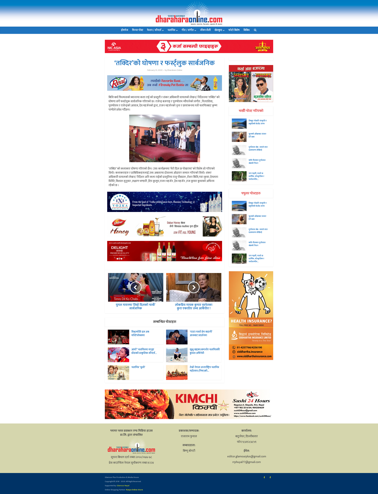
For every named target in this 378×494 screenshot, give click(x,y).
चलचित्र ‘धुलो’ (138, 367)
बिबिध (246, 30)
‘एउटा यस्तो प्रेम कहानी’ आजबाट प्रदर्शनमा (201, 334)
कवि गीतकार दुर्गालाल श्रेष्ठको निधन (257, 161)
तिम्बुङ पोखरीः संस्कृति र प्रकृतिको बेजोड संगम (258, 122)
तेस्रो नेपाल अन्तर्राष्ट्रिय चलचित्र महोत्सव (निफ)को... (204, 369)
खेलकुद (218, 30)
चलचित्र (171, 30)
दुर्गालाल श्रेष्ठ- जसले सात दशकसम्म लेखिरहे (258, 148)
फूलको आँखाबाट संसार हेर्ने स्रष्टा (257, 135)
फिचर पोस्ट (137, 30)
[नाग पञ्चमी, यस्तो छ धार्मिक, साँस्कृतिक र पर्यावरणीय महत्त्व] (240, 176)
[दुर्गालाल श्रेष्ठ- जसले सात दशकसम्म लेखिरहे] (240, 150)
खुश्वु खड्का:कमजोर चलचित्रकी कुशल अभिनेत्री (205, 351)
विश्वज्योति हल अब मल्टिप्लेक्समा (140, 334)
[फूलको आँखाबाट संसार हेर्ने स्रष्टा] (240, 137)
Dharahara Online (174, 70)
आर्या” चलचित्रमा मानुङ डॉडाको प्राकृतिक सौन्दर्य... (144, 351)
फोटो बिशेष (234, 30)
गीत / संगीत (188, 30)
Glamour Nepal (122, 485)
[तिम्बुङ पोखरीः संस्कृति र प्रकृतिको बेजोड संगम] (240, 124)
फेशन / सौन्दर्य (154, 30)
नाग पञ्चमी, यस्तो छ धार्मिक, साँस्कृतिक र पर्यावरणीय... (256, 176)
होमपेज (124, 30)
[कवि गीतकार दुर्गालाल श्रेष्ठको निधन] (240, 163)
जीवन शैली (205, 30)
